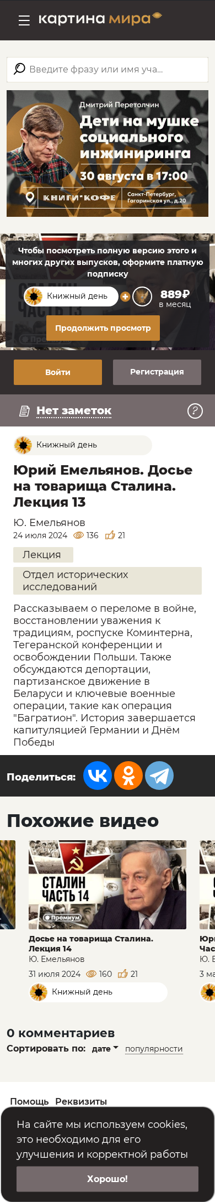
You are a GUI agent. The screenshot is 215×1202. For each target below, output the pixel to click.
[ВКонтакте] (97, 775)
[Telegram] (159, 775)
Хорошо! (107, 1179)
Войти (58, 372)
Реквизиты (81, 1101)
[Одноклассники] (128, 775)
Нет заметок (73, 410)
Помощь (29, 1101)
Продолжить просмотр (103, 328)
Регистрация (157, 372)
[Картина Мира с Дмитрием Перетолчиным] (100, 20)
